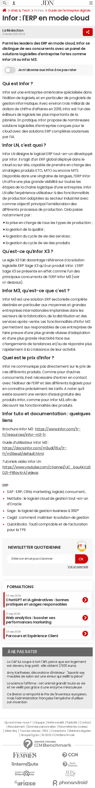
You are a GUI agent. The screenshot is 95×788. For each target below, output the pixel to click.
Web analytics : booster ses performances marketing (30, 618)
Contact (85, 722)
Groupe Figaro (30, 735)
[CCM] (70, 755)
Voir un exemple (78, 566)
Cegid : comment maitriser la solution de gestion (48, 517)
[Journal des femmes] (25, 755)
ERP (5, 485)
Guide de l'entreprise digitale (69, 10)
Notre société (55, 722)
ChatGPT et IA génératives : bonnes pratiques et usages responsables (37, 600)
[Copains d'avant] (25, 773)
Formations (20, 587)
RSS (45, 731)
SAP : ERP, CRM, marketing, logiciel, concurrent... (46, 491)
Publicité (71, 722)
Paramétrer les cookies (72, 726)
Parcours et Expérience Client (32, 633)
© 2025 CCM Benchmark (58, 735)
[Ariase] (25, 782)
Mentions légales (80, 731)
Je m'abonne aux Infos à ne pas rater (47, 69)
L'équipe (39, 722)
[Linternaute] (25, 764)
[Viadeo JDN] (70, 773)
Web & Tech (20, 10)
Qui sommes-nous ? (18, 722)
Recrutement (16, 726)
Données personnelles (41, 726)
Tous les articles (30, 731)
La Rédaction (12, 30)
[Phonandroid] (70, 783)
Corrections (58, 731)
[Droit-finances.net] (70, 764)
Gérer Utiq (11, 731)
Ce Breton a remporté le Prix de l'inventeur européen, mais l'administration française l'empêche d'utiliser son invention (47, 698)
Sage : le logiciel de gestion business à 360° (43, 510)
